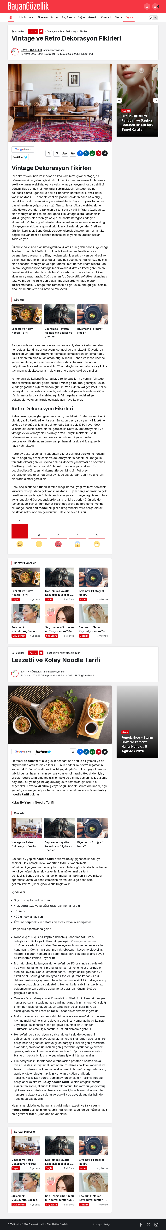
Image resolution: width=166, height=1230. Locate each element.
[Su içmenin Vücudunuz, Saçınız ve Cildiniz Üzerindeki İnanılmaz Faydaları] (26, 621)
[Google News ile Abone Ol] (23, 149)
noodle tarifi (45, 859)
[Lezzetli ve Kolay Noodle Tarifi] (27, 321)
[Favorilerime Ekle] (48, 153)
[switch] (153, 17)
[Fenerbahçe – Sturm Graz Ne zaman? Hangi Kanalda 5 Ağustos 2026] (137, 722)
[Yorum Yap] (56, 153)
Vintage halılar (71, 382)
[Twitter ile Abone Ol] (20, 157)
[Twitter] (149, 1224)
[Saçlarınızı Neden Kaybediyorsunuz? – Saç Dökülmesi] (93, 621)
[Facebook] (141, 1224)
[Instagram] (156, 1224)
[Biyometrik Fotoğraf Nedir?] (92, 321)
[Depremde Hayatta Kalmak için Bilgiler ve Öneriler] (59, 321)
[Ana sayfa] (10, 17)
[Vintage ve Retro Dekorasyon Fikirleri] (27, 835)
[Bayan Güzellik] (28, 6)
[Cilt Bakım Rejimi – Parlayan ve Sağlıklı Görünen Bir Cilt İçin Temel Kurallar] (137, 100)
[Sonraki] (155, 100)
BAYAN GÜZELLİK (31, 49)
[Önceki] (119, 100)
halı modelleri (42, 508)
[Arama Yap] (147, 6)
